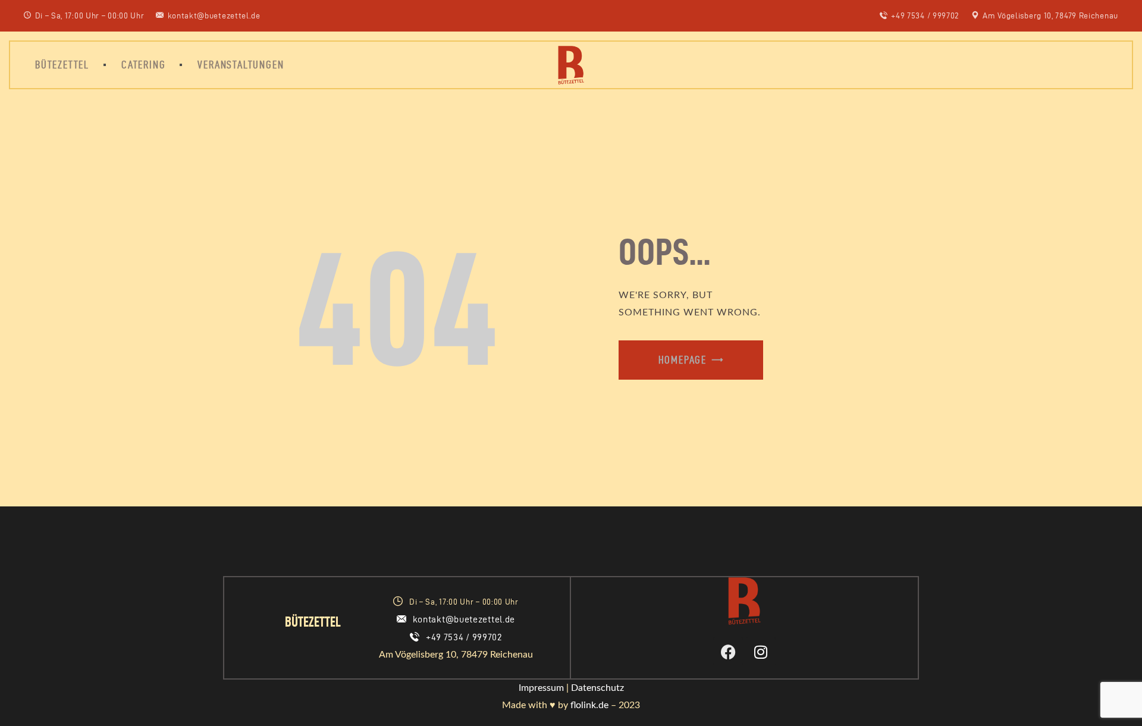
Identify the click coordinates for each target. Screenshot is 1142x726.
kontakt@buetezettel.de (464, 619)
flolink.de (589, 705)
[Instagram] (761, 651)
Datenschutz (597, 688)
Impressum (541, 688)
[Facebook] (728, 651)
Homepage (682, 359)
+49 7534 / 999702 (464, 637)
